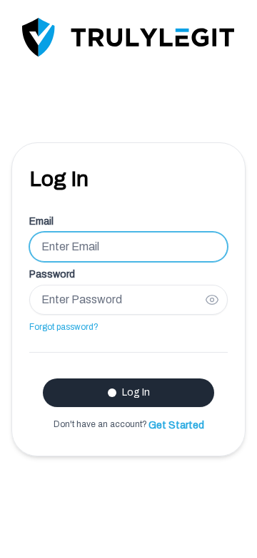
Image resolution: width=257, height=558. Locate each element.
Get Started (176, 425)
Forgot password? (64, 327)
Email (41, 221)
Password (52, 274)
